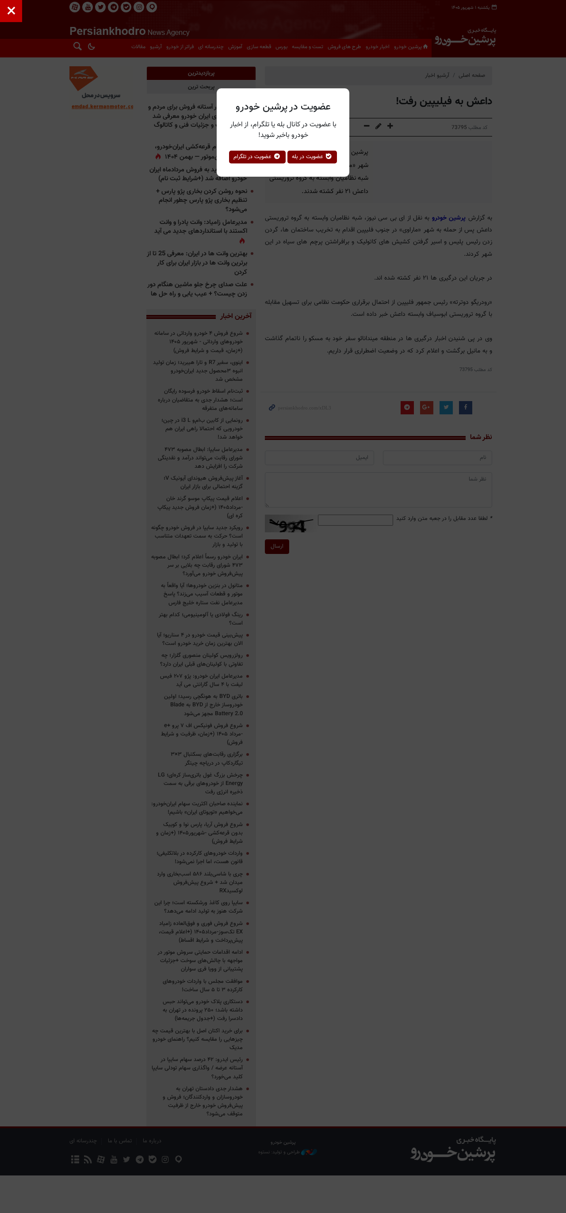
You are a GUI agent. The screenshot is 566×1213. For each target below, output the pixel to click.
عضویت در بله (308, 156)
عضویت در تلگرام (253, 156)
